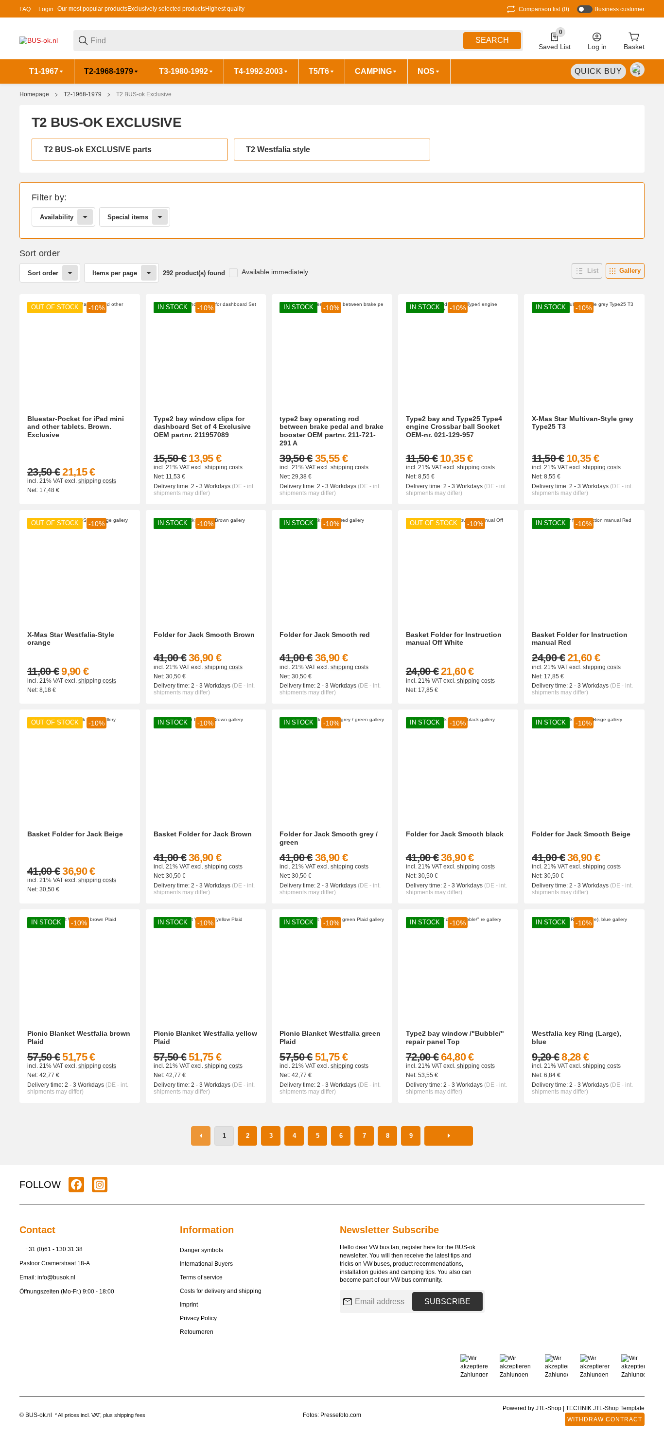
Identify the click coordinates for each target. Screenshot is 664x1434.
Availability (56, 217)
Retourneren (196, 1331)
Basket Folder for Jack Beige (75, 834)
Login (45, 9)
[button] (587, 271)
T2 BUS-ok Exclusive (144, 94)
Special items (127, 217)
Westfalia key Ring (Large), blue (576, 1037)
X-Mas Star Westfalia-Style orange (70, 639)
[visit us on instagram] (99, 1184)
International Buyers (206, 1263)
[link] (332, 210)
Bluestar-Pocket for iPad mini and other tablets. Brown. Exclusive (75, 427)
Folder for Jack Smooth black (455, 834)
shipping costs (97, 481)
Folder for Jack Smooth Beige (581, 834)
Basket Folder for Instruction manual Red (580, 639)
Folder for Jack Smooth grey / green (329, 838)
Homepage (34, 94)
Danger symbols (201, 1250)
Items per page (114, 273)
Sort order (43, 273)
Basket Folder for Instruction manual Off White (454, 639)
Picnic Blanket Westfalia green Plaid (330, 1037)
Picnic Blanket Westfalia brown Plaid (78, 1037)
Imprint (189, 1304)
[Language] (637, 69)
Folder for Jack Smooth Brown (204, 634)
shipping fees (129, 1415)
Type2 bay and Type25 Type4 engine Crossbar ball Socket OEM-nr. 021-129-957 (454, 427)
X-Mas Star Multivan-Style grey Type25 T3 (582, 423)
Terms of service (201, 1277)
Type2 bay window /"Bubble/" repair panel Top (455, 1037)
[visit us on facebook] (76, 1184)
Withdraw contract (604, 1419)
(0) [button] (544, 9)
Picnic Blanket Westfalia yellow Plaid (205, 1037)
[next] (448, 1136)
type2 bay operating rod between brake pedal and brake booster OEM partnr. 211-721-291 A (332, 431)
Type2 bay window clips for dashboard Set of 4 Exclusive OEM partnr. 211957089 (202, 427)
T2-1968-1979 (83, 94)
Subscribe (447, 1301)
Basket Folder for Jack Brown (203, 834)
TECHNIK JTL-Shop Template (605, 1408)
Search (492, 40)
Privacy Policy (198, 1318)
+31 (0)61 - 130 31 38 (54, 1249)
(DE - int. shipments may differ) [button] (204, 489)
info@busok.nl (56, 1277)
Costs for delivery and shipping (221, 1291)
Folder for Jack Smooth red (325, 634)
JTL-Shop (549, 1408)
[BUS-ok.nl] (38, 40)
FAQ (25, 9)
